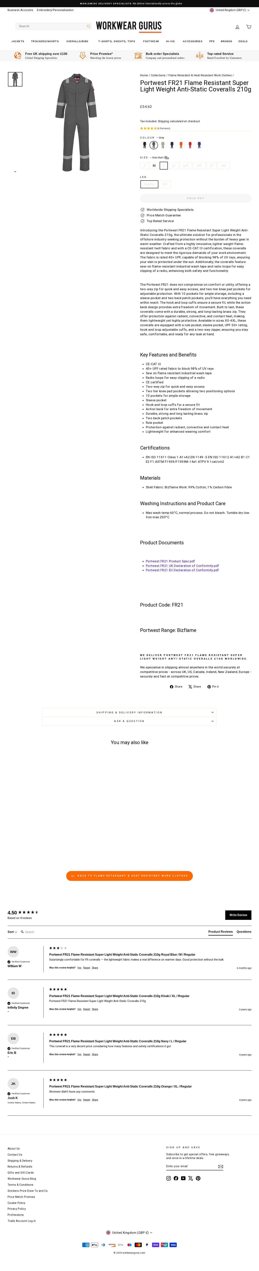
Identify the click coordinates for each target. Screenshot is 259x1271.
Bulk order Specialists (162, 53)
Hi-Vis (170, 41)
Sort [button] (11, 931)
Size (152, 157)
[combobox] (54, 26)
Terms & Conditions (21, 1184)
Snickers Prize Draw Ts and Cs (28, 1190)
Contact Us (15, 1154)
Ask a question (129, 721)
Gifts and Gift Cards (21, 1172)
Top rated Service (220, 53)
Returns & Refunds (20, 1166)
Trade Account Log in (22, 1221)
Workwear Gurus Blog (22, 1178)
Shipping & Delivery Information (129, 712)
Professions (16, 1215)
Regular (149, 184)
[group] (27, 912)
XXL (186, 165)
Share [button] (95, 967)
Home (144, 75)
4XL (224, 165)
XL (174, 165)
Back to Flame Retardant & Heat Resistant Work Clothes (132, 875)
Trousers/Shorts (45, 41)
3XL (199, 165)
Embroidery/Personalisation (55, 10)
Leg (143, 176)
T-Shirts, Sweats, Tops (116, 41)
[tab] (220, 932)
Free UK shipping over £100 (46, 53)
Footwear (151, 41)
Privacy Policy (17, 1208)
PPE (212, 41)
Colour (152, 137)
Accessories (192, 41)
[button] (195, 128)
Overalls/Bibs (77, 41)
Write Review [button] (238, 915)
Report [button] (86, 967)
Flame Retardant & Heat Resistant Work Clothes (200, 75)
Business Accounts (20, 10)
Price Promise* (101, 53)
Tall (165, 184)
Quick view (36, 807)
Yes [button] (79, 967)
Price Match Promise (21, 1197)
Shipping (163, 121)
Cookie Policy (16, 1203)
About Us (14, 1148)
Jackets (17, 41)
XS (212, 165)
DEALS (243, 41)
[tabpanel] (40, 56)
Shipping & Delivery (20, 1160)
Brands (226, 41)
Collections (158, 75)
